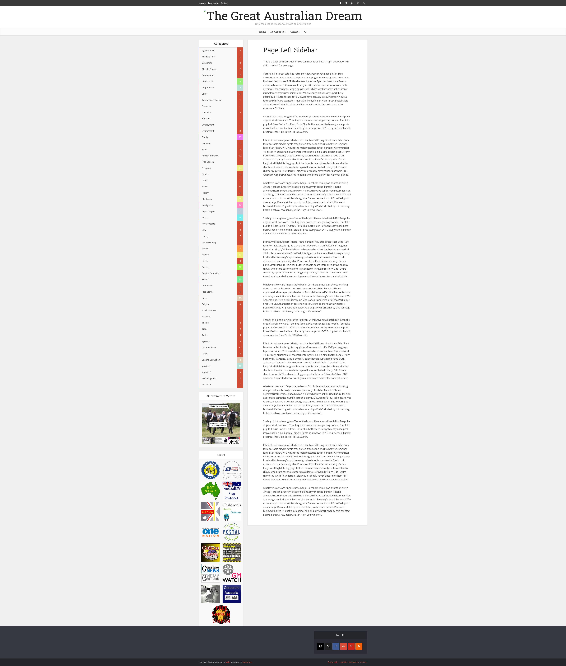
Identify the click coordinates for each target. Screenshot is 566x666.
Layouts (202, 3)
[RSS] (358, 646)
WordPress (247, 662)
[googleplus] (343, 646)
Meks (228, 662)
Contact (224, 3)
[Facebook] (335, 646)
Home (262, 31)
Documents (277, 31)
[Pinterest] (351, 646)
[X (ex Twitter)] (328, 646)
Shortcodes (353, 662)
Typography (213, 3)
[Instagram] (320, 646)
